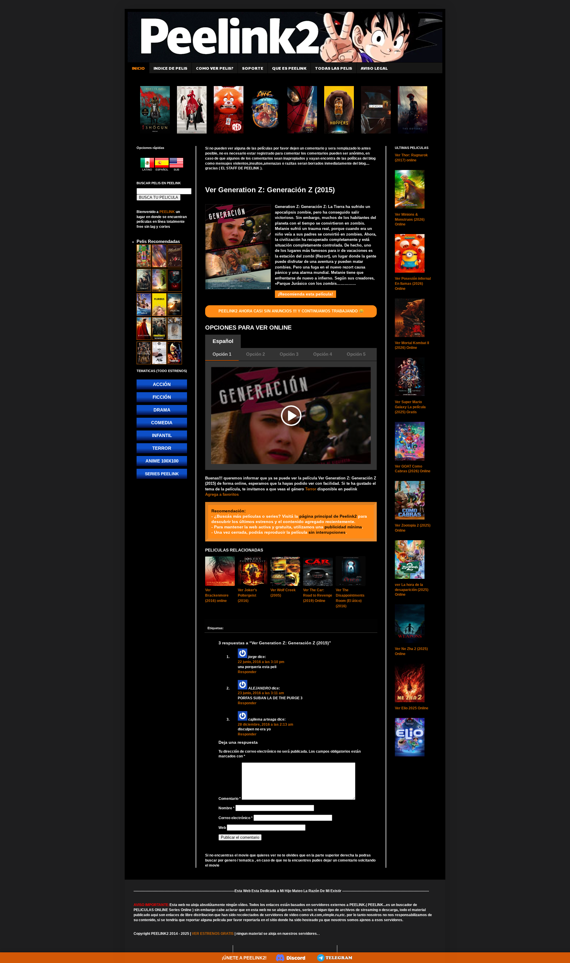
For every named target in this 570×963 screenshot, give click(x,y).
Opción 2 (255, 354)
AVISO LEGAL (374, 68)
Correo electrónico (235, 818)
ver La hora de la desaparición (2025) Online (411, 590)
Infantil (162, 435)
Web (222, 828)
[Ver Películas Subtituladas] (176, 170)
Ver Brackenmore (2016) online (217, 595)
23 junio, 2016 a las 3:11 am (261, 693)
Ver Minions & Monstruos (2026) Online (410, 219)
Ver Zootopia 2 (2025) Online (412, 528)
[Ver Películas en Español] (162, 170)
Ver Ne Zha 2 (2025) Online (411, 651)
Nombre (226, 808)
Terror (310, 489)
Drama (161, 409)
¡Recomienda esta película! (305, 294)
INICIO (138, 68)
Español (223, 341)
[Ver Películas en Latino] (147, 170)
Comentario (229, 799)
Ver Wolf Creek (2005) (283, 592)
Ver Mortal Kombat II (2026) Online (412, 345)
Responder (247, 672)
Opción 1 (222, 354)
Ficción (162, 397)
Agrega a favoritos (222, 494)
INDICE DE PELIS (170, 68)
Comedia (161, 422)
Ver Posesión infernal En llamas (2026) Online (413, 283)
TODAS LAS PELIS (333, 68)
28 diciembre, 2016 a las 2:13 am (265, 724)
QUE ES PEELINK (289, 68)
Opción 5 (356, 354)
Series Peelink (162, 473)
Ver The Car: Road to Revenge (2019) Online (317, 595)
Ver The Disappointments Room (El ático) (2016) (350, 598)
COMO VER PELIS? (214, 68)
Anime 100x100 (161, 460)
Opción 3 (289, 354)
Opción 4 (322, 354)
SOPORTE (252, 68)
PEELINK (167, 212)
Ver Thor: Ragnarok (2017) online (411, 157)
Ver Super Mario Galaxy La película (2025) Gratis (410, 407)
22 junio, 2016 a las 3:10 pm (261, 662)
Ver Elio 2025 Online (411, 708)
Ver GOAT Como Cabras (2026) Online (412, 468)
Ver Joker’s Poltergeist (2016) (247, 595)
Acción (162, 384)
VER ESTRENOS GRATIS (213, 934)
